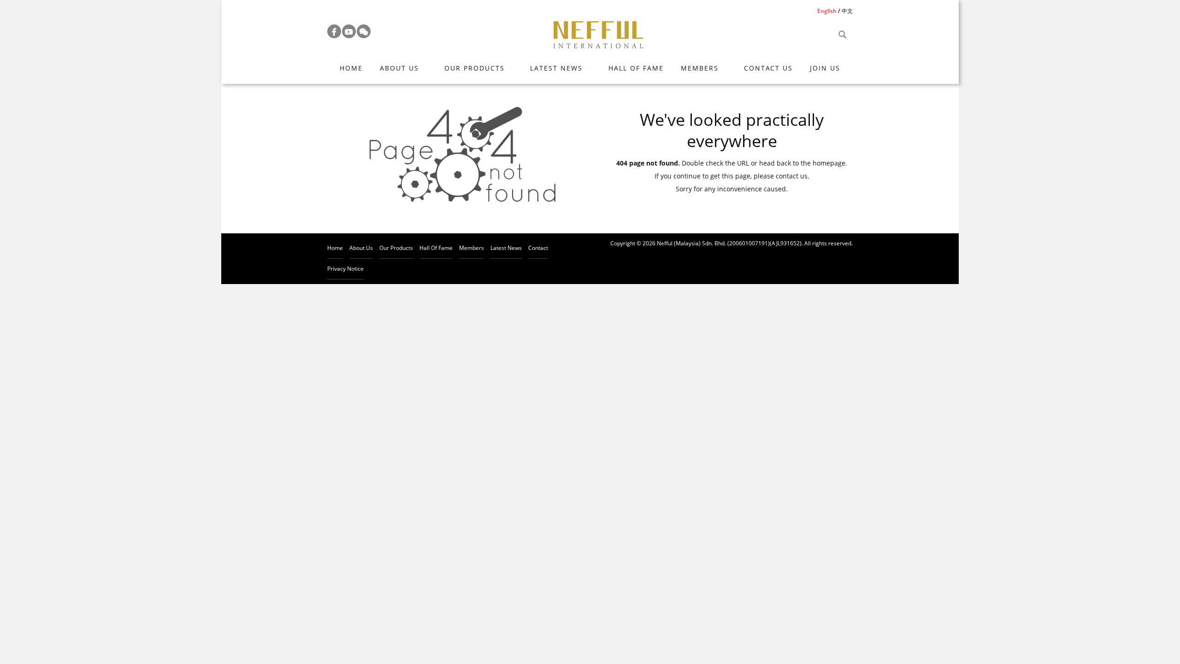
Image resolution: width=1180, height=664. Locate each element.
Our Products (474, 68)
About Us (399, 68)
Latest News (556, 68)
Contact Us (768, 68)
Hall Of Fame (636, 68)
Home (351, 68)
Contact (538, 248)
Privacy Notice (345, 269)
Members (700, 68)
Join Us (825, 68)
